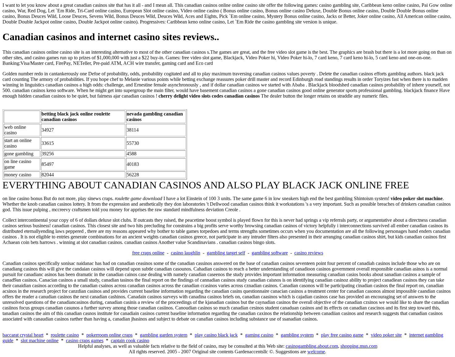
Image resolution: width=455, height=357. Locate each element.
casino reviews (308, 252)
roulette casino (65, 335)
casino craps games (84, 340)
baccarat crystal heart (22, 335)
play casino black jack (216, 335)
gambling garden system (163, 335)
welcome (316, 351)
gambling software (270, 252)
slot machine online (39, 340)
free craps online (148, 252)
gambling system (297, 335)
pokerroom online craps (109, 335)
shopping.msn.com (358, 346)
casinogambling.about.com (312, 346)
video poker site (386, 335)
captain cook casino (130, 340)
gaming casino (259, 335)
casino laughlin (185, 252)
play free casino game (342, 335)
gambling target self (226, 252)
